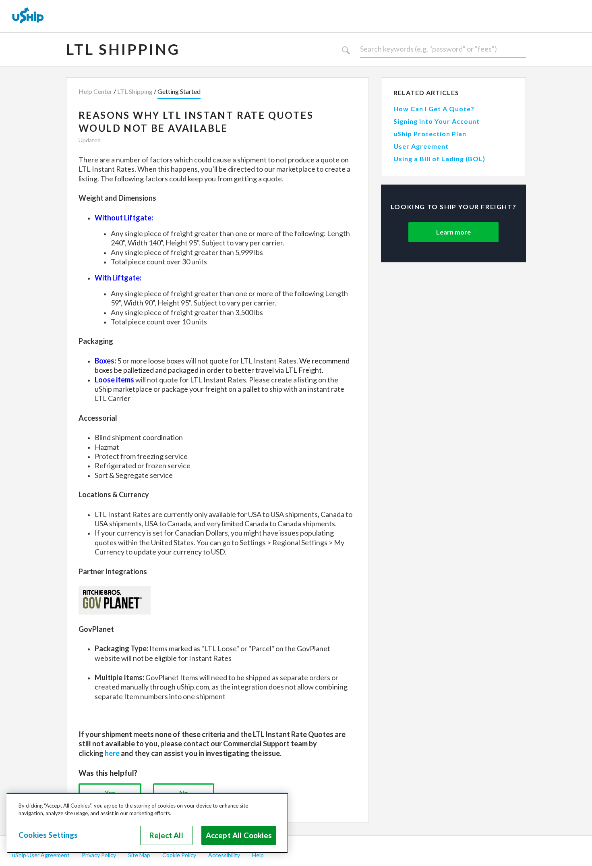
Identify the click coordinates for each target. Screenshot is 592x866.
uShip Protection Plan (429, 133)
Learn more (453, 232)
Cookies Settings (48, 835)
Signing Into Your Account (436, 121)
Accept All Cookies (239, 835)
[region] (147, 823)
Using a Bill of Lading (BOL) (439, 158)
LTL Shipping (123, 49)
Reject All (166, 835)
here (112, 753)
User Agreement (421, 146)
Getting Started (179, 91)
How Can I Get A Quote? (433, 108)
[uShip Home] (28, 16)
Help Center (95, 91)
